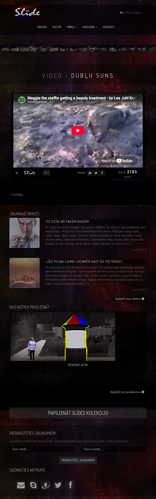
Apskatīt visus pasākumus (126, 392)
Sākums (42, 27)
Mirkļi (71, 27)
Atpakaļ (18, 194)
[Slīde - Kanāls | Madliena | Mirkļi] (28, 12)
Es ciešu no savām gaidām (67, 221)
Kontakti (108, 27)
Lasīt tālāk (138, 249)
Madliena (89, 27)
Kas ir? (57, 27)
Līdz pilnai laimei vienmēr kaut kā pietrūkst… (85, 261)
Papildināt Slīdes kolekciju (78, 413)
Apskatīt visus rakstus (128, 299)
